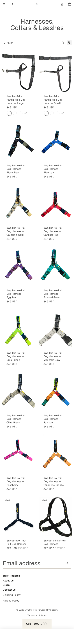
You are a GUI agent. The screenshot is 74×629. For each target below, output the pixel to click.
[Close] (67, 297)
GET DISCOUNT (37, 328)
